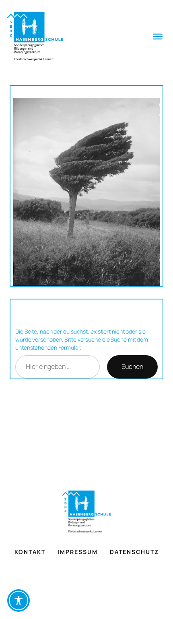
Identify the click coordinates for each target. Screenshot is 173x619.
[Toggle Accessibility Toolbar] (18, 600)
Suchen (132, 366)
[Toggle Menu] (158, 36)
